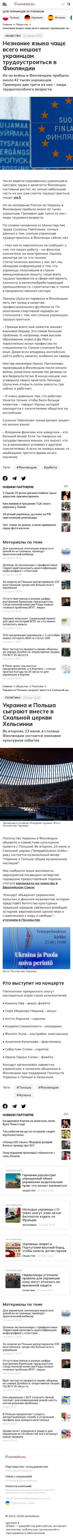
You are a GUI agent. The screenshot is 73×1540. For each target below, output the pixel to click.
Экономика (29, 1225)
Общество (13, 35)
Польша (14, 17)
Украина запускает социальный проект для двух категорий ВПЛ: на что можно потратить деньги (29, 621)
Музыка (25, 1095)
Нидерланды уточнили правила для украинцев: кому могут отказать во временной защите (41, 1280)
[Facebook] (5, 478)
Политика (13, 697)
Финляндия (28, 467)
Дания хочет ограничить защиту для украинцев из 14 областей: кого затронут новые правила (30, 1433)
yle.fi (17, 197)
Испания (60, 17)
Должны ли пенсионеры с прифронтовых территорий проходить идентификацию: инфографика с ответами (30, 568)
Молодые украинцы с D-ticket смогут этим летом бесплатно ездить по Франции (41, 1214)
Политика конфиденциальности (27, 1498)
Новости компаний (18, 1486)
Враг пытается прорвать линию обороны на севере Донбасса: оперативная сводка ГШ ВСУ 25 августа (31, 652)
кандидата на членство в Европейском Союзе (30, 885)
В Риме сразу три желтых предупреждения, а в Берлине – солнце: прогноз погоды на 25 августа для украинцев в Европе (29, 670)
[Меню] (5, 4)
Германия (37, 17)
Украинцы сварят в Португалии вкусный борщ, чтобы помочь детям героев (44, 1247)
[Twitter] (23, 478)
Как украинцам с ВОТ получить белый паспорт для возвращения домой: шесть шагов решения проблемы (30, 1400)
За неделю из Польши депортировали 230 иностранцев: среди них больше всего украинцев (31, 584)
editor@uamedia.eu (18, 1470)
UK (63, 4)
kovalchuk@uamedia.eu (21, 1480)
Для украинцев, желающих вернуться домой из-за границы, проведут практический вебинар (28, 551)
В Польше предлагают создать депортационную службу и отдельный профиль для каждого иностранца (28, 1417)
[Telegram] (14, 478)
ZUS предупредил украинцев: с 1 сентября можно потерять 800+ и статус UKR (31, 636)
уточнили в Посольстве (21, 920)
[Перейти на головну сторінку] (36, 4)
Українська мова (23, 1503)
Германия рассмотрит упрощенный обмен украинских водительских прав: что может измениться (44, 1180)
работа (51, 467)
